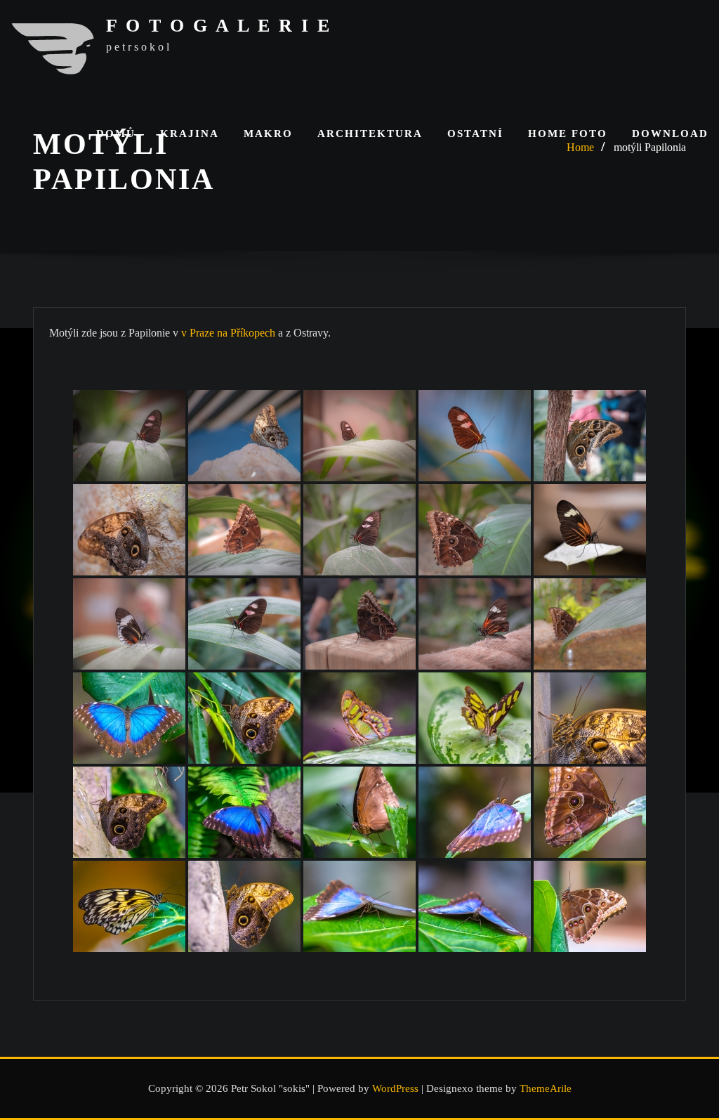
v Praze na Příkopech (228, 333)
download (670, 133)
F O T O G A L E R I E (218, 25)
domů (116, 133)
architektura (370, 133)
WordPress (395, 1088)
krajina (189, 133)
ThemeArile (546, 1088)
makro (268, 133)
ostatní (475, 133)
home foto (567, 133)
